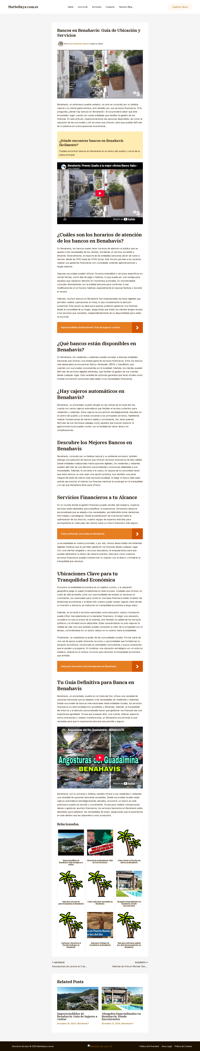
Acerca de (83, 6)
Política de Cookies (183, 1046)
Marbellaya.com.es (23, 7)
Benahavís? (83, 1023)
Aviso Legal (167, 1046)
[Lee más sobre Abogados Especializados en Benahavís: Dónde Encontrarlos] (122, 998)
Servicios (96, 6)
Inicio (70, 6)
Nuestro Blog (125, 6)
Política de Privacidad (149, 1046)
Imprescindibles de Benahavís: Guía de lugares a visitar (77, 1016)
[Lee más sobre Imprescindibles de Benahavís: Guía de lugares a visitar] (77, 998)
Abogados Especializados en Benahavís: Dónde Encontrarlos (121, 1016)
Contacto (110, 6)
